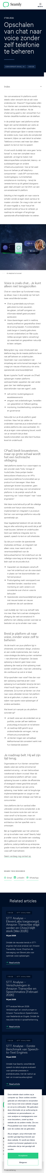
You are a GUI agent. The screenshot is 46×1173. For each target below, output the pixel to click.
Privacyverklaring (10, 1170)
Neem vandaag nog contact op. (17, 856)
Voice (31, 66)
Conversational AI (15, 66)
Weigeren (23, 1162)
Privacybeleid (13, 1126)
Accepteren (23, 1156)
